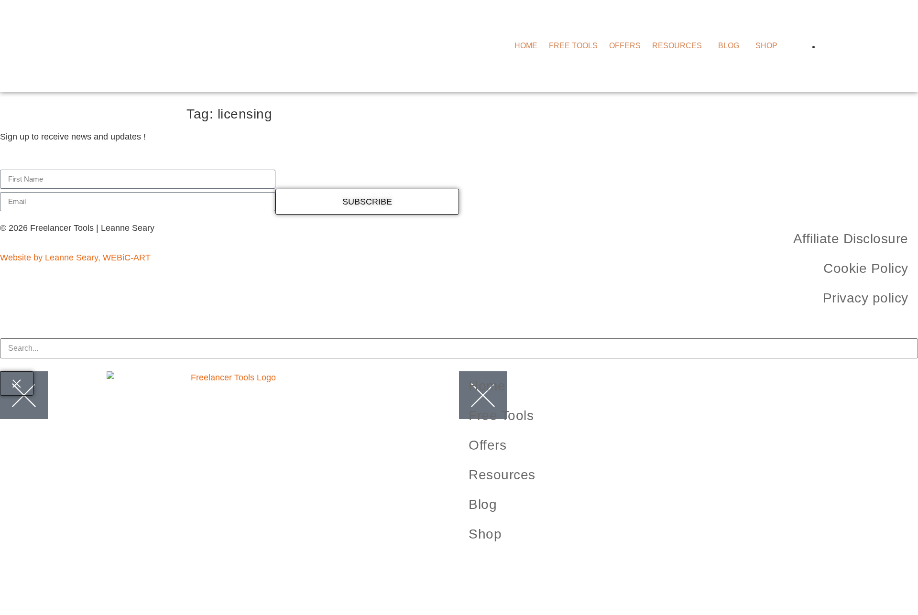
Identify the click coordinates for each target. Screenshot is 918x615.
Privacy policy (865, 298)
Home (525, 46)
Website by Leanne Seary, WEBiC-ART (75, 257)
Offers (625, 46)
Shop (766, 46)
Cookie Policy (865, 268)
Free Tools (573, 46)
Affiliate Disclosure (850, 238)
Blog (728, 46)
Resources (677, 46)
